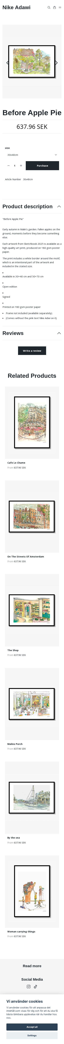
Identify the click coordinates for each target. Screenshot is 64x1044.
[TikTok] (35, 987)
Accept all (32, 1027)
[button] (56, 62)
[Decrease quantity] (8, 165)
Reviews (13, 333)
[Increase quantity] (21, 165)
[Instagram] (29, 987)
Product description (27, 206)
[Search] (49, 7)
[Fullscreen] (32, 61)
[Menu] (60, 7)
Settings (32, 1035)
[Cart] (54, 7)
